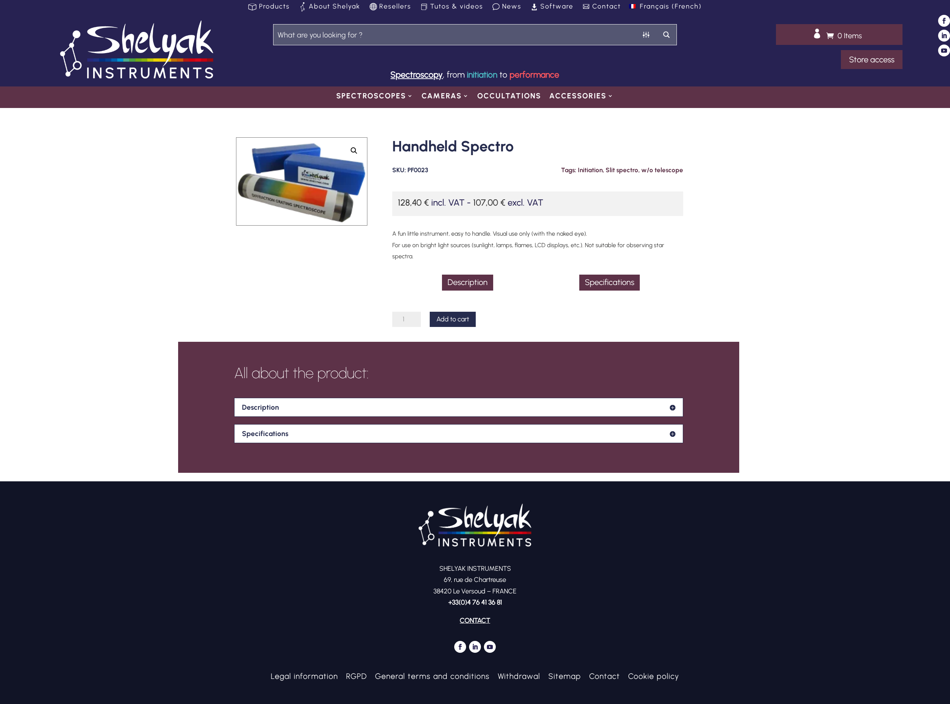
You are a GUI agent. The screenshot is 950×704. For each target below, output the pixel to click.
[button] (354, 150)
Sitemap (564, 675)
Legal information (304, 675)
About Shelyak (334, 7)
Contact (606, 7)
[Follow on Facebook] (944, 21)
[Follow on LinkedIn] (944, 36)
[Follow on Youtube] (944, 50)
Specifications (609, 282)
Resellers (395, 7)
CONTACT (475, 620)
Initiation (590, 170)
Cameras (442, 96)
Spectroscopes (371, 96)
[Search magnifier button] (666, 34)
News (511, 7)
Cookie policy (653, 675)
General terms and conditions (432, 675)
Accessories (577, 96)
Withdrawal (519, 675)
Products (274, 7)
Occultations (509, 96)
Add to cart (452, 319)
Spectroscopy (416, 74)
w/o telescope (662, 170)
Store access (871, 60)
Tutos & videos (456, 7)
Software (556, 7)
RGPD (356, 675)
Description (468, 282)
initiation (482, 74)
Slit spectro (622, 170)
